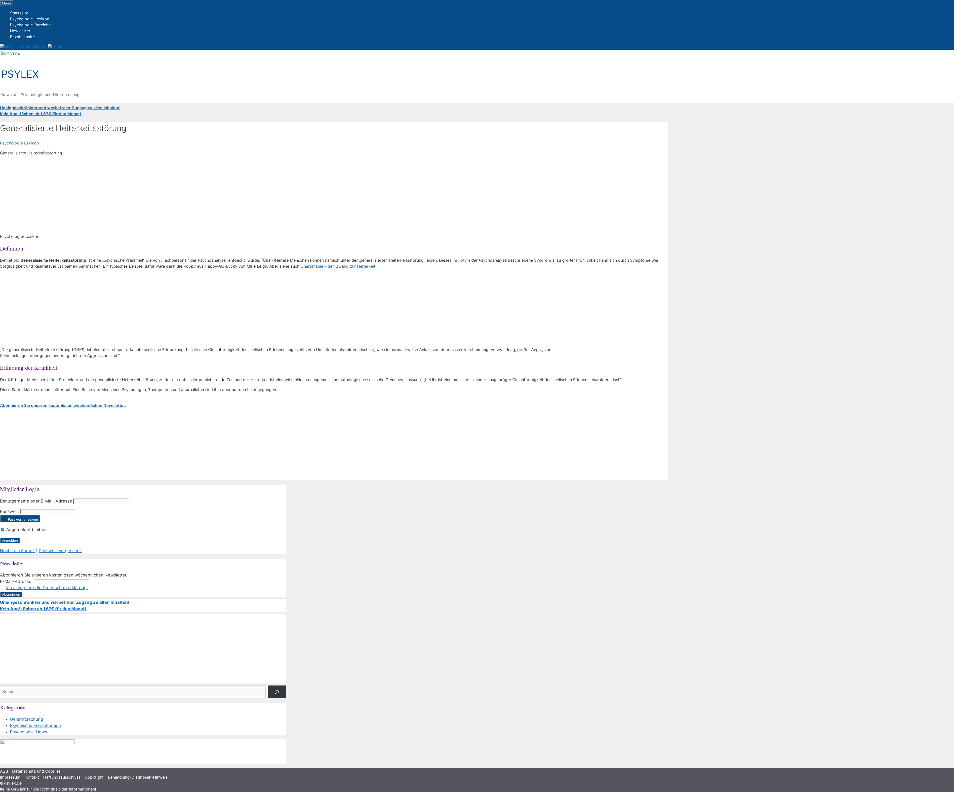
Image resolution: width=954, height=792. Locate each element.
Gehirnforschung (26, 719)
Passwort (9, 511)
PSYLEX (20, 74)
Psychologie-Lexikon (29, 18)
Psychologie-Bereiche (30, 24)
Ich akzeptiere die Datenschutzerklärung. (47, 587)
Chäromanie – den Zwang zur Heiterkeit (338, 266)
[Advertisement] (149, 194)
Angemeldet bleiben (26, 529)
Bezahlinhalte (22, 36)
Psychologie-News (28, 731)
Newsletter (20, 30)
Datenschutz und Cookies (36, 771)
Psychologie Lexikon (19, 143)
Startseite (19, 12)
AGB (4, 771)
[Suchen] (277, 691)
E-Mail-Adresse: (16, 581)
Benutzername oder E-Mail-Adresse (36, 501)
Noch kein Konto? (17, 550)
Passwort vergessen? (60, 550)
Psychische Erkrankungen (35, 725)
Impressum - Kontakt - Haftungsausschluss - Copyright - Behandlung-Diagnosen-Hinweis (84, 777)
